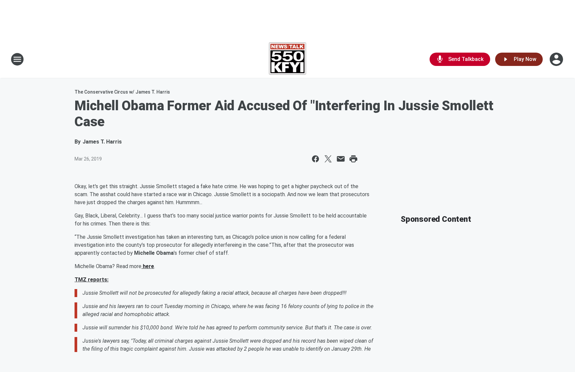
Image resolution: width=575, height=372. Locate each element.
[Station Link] (288, 59)
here (147, 266)
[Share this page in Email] (340, 159)
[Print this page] (353, 159)
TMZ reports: (91, 279)
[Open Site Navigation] (17, 59)
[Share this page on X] (328, 159)
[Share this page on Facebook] (315, 159)
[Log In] (557, 59)
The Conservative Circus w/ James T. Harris (122, 92)
